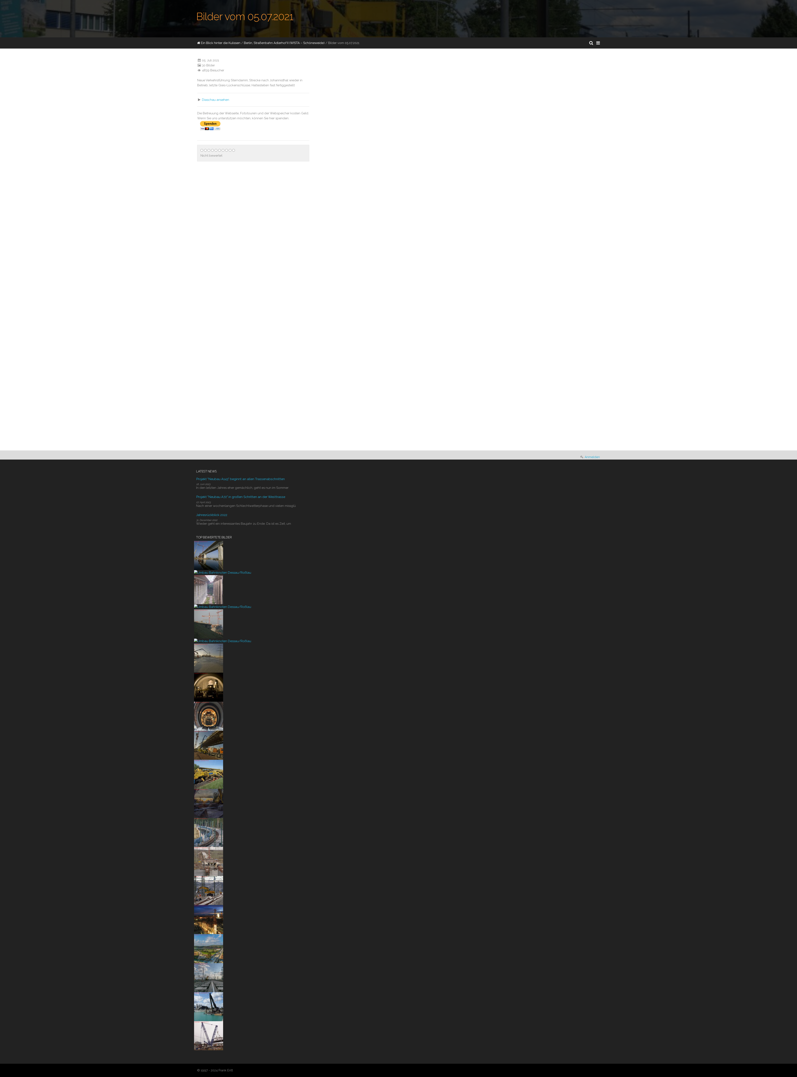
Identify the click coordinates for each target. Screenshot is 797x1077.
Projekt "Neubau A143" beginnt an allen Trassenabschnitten (240, 479)
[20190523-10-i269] (208, 774)
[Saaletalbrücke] (208, 589)
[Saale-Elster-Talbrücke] (208, 555)
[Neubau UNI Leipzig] (208, 919)
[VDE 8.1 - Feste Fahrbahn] (208, 832)
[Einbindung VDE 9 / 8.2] (208, 890)
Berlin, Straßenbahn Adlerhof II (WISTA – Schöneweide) (284, 43)
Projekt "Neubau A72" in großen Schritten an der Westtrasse (240, 497)
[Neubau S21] (208, 1035)
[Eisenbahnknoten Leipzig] (208, 977)
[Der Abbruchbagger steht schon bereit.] (208, 803)
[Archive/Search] (591, 43)
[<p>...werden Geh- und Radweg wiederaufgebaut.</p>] (447, 393)
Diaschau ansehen (215, 100)
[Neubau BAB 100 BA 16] (208, 1006)
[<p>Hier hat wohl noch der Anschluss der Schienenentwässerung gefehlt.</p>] (447, 344)
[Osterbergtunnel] (208, 687)
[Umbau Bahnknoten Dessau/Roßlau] (222, 572)
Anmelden (592, 457)
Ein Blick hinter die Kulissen (220, 43)
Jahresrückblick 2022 (211, 515)
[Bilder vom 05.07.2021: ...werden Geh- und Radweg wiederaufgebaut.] (475, 369)
